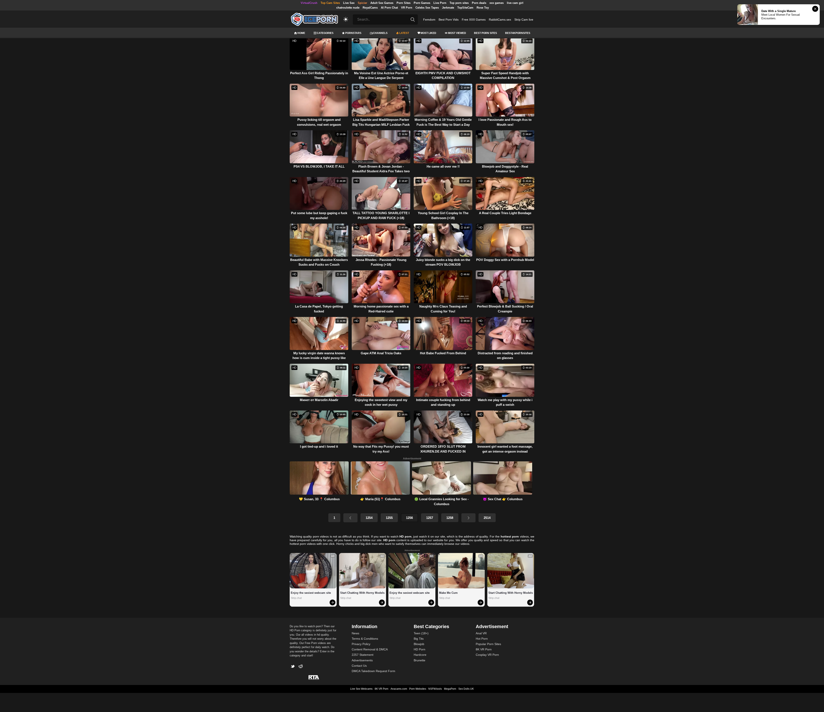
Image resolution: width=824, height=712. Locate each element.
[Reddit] (301, 666)
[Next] (468, 517)
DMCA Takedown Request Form (373, 671)
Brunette (419, 660)
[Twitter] (294, 666)
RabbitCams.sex (500, 19)
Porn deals (479, 3)
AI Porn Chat (389, 7)
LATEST (404, 33)
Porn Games (422, 3)
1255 (389, 518)
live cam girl (515, 3)
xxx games (496, 3)
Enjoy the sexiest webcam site (311, 592)
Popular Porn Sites (488, 644)
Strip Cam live (523, 19)
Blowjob (419, 644)
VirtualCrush (309, 3)
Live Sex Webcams (361, 688)
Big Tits (419, 638)
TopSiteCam (465, 7)
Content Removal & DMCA (370, 649)
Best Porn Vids (449, 19)
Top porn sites (459, 3)
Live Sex (348, 3)
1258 (449, 518)
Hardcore (420, 654)
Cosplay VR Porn (487, 654)
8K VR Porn (484, 649)
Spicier (362, 3)
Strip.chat (296, 598)
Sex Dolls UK (466, 688)
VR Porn (406, 7)
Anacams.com (399, 688)
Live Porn (439, 3)
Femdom (429, 19)
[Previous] (350, 517)
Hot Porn (482, 638)
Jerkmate (448, 7)
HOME (301, 33)
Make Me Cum (448, 592)
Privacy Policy (361, 644)
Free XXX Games (474, 19)
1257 (429, 518)
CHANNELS (380, 33)
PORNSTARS (353, 33)
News (355, 633)
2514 (487, 518)
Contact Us (359, 665)
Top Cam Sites (330, 3)
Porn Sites (403, 3)
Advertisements (362, 660)
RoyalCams (370, 7)
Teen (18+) (421, 633)
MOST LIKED (428, 33)
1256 (409, 518)
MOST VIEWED (457, 33)
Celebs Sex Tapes (427, 7)
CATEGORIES (325, 33)
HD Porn (419, 649)
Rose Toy (483, 7)
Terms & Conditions (365, 638)
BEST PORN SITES (485, 33)
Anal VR (481, 633)
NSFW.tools (435, 688)
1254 (369, 518)
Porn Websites (417, 688)
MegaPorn (450, 688)
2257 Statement (362, 654)
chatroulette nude (347, 7)
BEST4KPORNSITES (517, 33)
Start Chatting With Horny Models (362, 592)
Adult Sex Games (381, 3)
